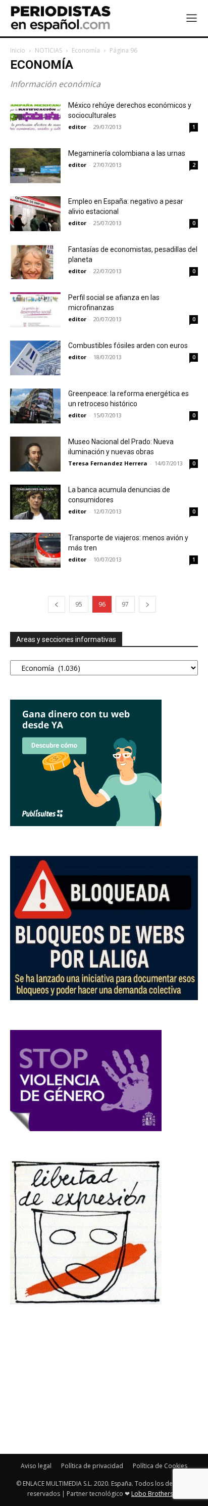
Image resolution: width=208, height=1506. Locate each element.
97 (125, 604)
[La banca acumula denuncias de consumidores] (35, 502)
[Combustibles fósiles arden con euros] (35, 357)
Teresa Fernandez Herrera (107, 463)
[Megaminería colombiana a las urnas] (35, 165)
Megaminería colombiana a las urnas (126, 153)
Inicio (17, 50)
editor (77, 127)
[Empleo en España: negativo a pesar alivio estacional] (35, 213)
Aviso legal (36, 1465)
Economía (86, 50)
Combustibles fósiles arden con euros (128, 345)
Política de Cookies (160, 1465)
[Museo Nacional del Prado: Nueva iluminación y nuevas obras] (35, 454)
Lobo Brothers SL (156, 1493)
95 (78, 604)
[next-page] (147, 604)
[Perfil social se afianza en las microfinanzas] (35, 309)
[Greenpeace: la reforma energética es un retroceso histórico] (35, 406)
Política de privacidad (92, 1465)
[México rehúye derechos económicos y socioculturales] (35, 117)
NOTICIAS (48, 50)
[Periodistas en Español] (60, 18)
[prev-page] (56, 604)
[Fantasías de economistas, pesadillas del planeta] (35, 261)
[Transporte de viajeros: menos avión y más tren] (35, 550)
